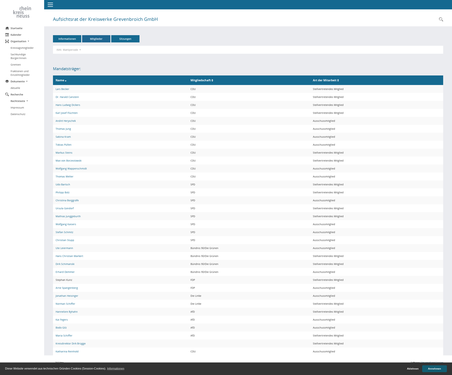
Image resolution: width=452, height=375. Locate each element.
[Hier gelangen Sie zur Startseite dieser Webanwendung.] (22, 12)
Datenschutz (18, 114)
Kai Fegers (62, 319)
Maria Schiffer (64, 335)
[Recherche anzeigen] (440, 19)
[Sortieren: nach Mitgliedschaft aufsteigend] (212, 80)
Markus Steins (64, 152)
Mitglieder (96, 38)
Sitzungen (125, 38)
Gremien (16, 64)
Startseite (16, 28)
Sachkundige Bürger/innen (18, 56)
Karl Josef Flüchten (67, 113)
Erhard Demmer (65, 272)
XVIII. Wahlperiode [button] (67, 49)
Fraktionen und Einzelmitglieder (20, 73)
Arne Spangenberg (67, 287)
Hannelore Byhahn (67, 311)
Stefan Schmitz (64, 232)
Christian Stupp (65, 240)
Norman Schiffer (65, 303)
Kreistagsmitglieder (22, 47)
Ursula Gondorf (65, 208)
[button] (22, 41)
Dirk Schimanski (65, 264)
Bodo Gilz (61, 327)
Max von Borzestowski (69, 160)
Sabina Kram (63, 136)
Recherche (17, 94)
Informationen (67, 38)
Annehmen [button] (434, 368)
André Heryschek (66, 120)
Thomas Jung (63, 128)
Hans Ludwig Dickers (68, 105)
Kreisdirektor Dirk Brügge (71, 343)
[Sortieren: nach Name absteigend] (65, 80)
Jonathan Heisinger (67, 295)
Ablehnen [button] (413, 368)
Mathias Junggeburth (68, 216)
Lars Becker (62, 89)
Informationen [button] (115, 368)
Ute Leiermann (64, 248)
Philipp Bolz (63, 192)
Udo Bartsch (63, 184)
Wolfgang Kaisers (66, 224)
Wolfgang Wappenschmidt (71, 168)
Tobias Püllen (64, 144)
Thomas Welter (64, 176)
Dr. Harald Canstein (67, 97)
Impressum (17, 107)
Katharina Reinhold (67, 351)
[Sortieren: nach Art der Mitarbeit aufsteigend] (338, 80)
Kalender (16, 34)
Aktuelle (15, 88)
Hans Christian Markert (69, 256)
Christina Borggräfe (67, 200)
